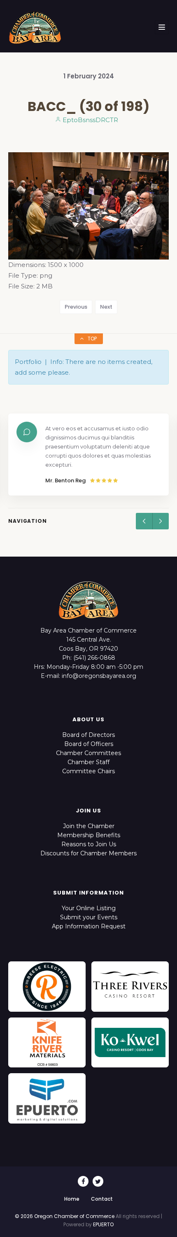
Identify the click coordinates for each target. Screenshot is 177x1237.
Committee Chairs (88, 771)
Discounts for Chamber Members (88, 853)
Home (71, 1198)
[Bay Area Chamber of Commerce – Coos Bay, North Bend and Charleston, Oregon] (35, 27)
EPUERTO (103, 1224)
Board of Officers (88, 744)
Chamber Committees (88, 753)
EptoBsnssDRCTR (89, 120)
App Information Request (89, 926)
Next (106, 307)
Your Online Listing (89, 908)
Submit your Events (88, 917)
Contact (102, 1198)
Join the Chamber (88, 826)
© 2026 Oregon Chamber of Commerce (64, 1216)
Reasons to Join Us (88, 844)
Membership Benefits (88, 835)
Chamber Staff (88, 762)
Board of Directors (88, 735)
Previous (76, 307)
